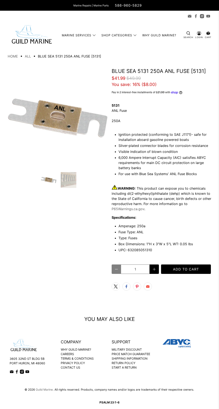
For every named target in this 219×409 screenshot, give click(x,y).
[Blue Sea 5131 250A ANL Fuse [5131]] (57, 118)
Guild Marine (44, 389)
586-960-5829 (128, 5)
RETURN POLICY (123, 363)
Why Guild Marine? (159, 35)
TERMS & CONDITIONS (77, 358)
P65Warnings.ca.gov (128, 209)
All (28, 56)
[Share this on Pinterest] (137, 286)
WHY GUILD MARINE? (76, 349)
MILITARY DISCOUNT (127, 349)
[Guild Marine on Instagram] (202, 16)
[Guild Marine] (31, 35)
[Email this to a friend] (148, 286)
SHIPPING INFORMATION (130, 358)
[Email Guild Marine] (190, 16)
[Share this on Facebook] (126, 286)
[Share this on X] (116, 286)
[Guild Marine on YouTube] (208, 16)
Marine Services (76, 35)
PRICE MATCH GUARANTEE (131, 354)
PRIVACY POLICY (73, 363)
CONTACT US (70, 367)
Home (13, 56)
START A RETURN (124, 367)
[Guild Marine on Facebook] (196, 16)
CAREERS (67, 354)
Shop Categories (116, 35)
